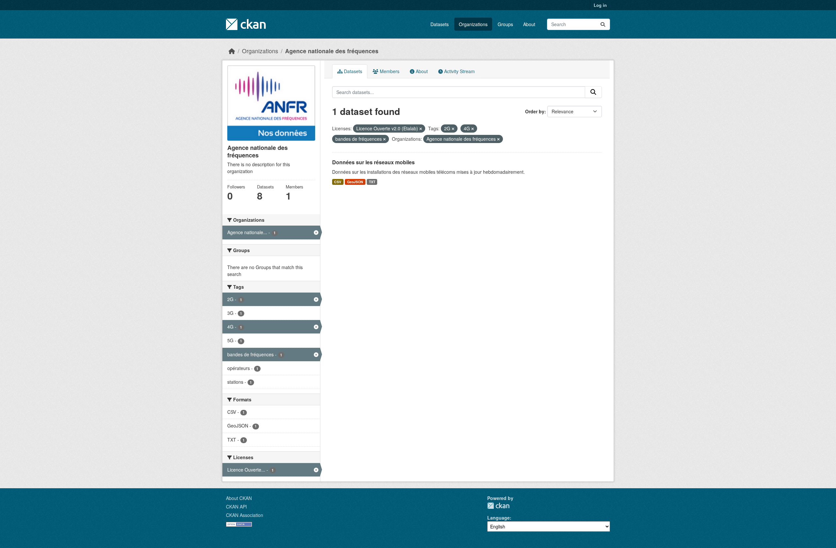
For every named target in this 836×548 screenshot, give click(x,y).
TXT (372, 181)
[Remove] (420, 128)
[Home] (232, 51)
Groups (505, 24)
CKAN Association (244, 515)
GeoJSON (355, 181)
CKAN (498, 505)
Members (388, 71)
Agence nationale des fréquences (331, 51)
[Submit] (602, 24)
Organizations (473, 24)
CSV (337, 181)
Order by (534, 111)
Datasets (439, 24)
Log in (600, 5)
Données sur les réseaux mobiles (373, 162)
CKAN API (236, 506)
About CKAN (239, 498)
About (529, 24)
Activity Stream (459, 71)
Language (498, 517)
